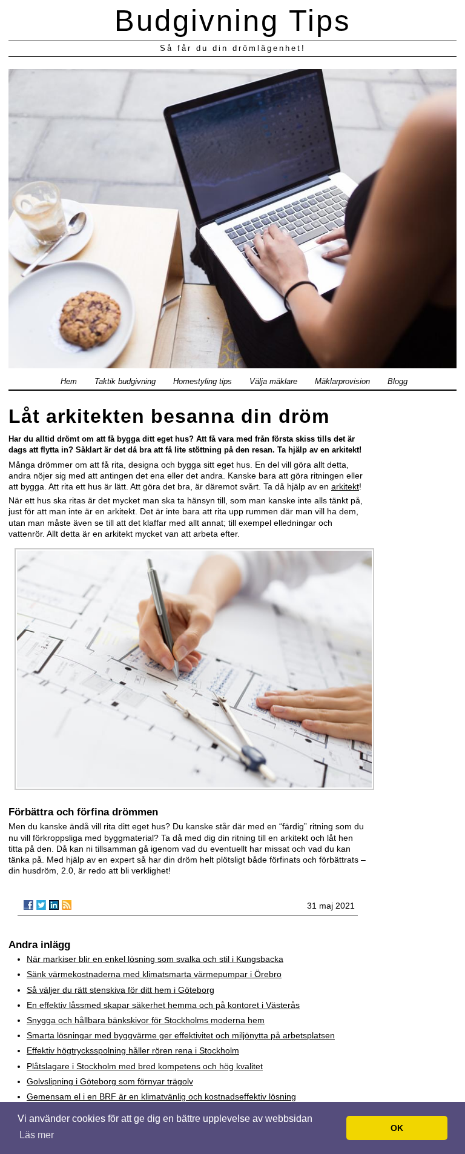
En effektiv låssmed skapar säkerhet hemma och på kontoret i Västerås (163, 1005)
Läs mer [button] (36, 1135)
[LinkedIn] (54, 905)
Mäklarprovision (342, 381)
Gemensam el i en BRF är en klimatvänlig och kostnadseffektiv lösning (161, 1096)
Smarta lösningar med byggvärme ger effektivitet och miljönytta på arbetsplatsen (181, 1035)
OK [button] (397, 1128)
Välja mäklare (273, 381)
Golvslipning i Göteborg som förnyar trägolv (110, 1081)
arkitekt (345, 486)
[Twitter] (41, 905)
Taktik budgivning (125, 381)
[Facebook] (28, 905)
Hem (69, 381)
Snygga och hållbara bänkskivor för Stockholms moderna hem (146, 1020)
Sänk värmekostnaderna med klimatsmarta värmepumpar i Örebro (154, 974)
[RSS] (66, 905)
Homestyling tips (202, 381)
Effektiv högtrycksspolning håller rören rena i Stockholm (133, 1050)
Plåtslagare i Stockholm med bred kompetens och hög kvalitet (145, 1066)
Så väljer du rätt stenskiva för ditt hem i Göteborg (120, 990)
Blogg (397, 381)
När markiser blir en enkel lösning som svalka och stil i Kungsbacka (155, 959)
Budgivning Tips (232, 20)
